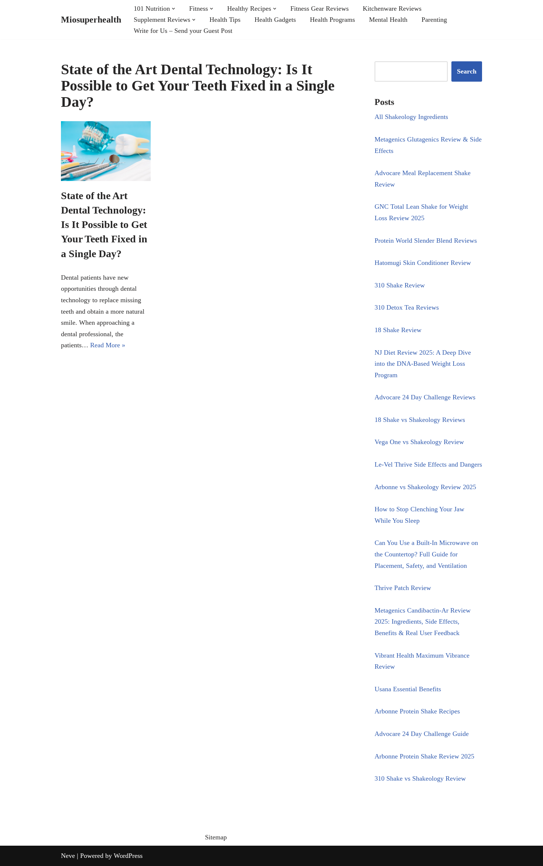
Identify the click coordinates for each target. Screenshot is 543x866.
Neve (68, 855)
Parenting (434, 19)
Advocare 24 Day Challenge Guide (422, 733)
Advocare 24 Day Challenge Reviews (425, 397)
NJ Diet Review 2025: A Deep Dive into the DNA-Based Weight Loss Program (423, 364)
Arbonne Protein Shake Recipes (417, 711)
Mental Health (388, 19)
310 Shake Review (400, 285)
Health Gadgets (275, 19)
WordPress (128, 855)
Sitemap (216, 837)
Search (467, 71)
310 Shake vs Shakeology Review (420, 778)
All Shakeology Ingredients (411, 116)
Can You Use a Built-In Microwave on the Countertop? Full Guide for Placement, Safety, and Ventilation (426, 554)
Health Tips (224, 19)
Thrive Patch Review (403, 587)
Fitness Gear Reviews (319, 8)
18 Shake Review (398, 330)
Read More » (107, 345)
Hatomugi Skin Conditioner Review (423, 262)
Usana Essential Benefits (408, 689)
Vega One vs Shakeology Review (419, 442)
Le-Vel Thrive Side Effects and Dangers (428, 464)
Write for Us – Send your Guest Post (183, 30)
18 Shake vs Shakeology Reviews (420, 419)
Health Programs (332, 19)
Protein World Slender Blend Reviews (426, 240)
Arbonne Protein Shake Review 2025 (424, 756)
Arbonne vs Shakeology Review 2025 (425, 487)
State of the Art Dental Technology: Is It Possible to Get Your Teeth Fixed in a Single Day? (104, 224)
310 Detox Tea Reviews (407, 307)
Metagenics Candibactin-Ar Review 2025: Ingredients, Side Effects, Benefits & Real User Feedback (423, 622)
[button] (173, 8)
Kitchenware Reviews (392, 8)
